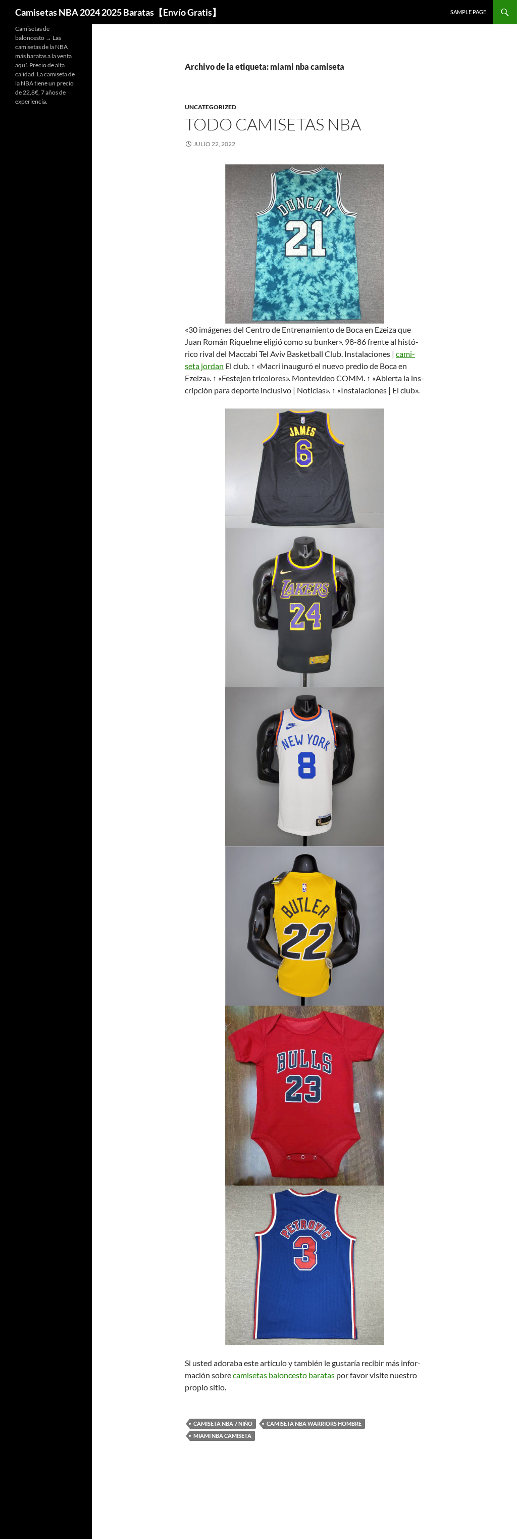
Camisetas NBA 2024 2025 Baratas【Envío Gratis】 (118, 12)
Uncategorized (210, 107)
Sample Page (468, 12)
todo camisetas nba (273, 124)
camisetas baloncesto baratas (284, 1375)
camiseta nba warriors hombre (314, 1423)
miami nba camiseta (222, 1435)
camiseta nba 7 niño (222, 1423)
